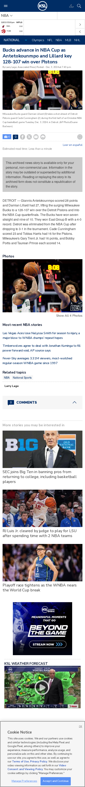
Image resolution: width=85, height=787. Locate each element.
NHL (77, 40)
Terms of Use (20, 761)
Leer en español (72, 145)
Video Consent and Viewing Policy (37, 767)
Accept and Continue (56, 781)
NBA (59, 40)
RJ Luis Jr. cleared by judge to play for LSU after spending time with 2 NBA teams (40, 533)
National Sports (22, 377)
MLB (68, 40)
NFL (50, 40)
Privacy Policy (38, 761)
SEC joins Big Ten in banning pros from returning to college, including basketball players (40, 476)
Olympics (38, 40)
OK (80, 726)
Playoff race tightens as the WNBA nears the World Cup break (40, 588)
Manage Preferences (24, 781)
